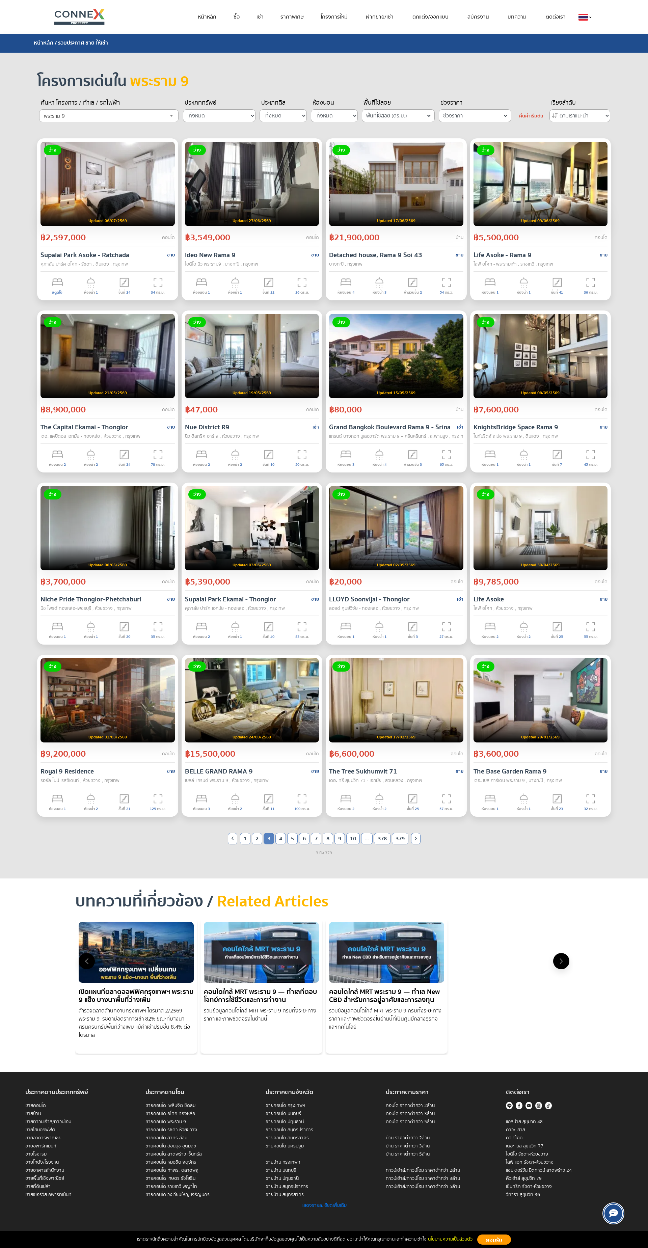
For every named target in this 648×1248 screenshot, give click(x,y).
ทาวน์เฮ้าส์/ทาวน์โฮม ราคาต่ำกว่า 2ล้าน (423, 1170)
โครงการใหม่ (334, 16)
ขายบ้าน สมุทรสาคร (285, 1194)
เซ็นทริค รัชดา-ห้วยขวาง (529, 1186)
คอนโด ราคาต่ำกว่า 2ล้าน (410, 1105)
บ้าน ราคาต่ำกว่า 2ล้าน (408, 1138)
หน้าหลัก (207, 16)
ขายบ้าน (33, 1113)
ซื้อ (237, 16)
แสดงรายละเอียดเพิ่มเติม (324, 1205)
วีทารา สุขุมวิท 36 (523, 1194)
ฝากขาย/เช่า (380, 16)
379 (400, 838)
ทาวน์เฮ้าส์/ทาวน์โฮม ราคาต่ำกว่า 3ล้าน (423, 1178)
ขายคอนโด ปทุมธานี (285, 1121)
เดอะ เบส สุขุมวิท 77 (524, 1146)
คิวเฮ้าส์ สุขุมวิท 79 (524, 1178)
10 (353, 838)
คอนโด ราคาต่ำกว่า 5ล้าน (410, 1121)
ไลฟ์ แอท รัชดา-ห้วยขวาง (530, 1162)
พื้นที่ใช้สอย (377, 103)
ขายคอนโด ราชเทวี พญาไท (171, 1186)
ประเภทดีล (273, 103)
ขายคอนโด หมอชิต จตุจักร (170, 1162)
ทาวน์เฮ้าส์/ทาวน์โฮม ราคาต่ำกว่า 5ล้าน (423, 1186)
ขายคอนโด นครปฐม (285, 1146)
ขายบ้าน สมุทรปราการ (287, 1186)
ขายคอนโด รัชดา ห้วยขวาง (171, 1130)
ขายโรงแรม (36, 1154)
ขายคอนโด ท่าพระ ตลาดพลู (171, 1170)
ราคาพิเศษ (292, 16)
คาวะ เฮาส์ (515, 1130)
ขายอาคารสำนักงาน (44, 1170)
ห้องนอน (323, 103)
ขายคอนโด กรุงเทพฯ (285, 1105)
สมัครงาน (478, 16)
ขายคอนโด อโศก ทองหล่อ (170, 1113)
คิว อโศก (514, 1138)
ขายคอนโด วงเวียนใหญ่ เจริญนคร (177, 1194)
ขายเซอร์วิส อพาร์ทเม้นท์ (48, 1194)
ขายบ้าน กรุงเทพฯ (283, 1162)
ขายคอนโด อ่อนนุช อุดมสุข (170, 1146)
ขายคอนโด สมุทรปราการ (289, 1130)
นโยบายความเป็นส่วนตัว (450, 1239)
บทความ (517, 16)
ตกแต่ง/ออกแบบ (430, 16)
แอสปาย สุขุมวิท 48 (524, 1121)
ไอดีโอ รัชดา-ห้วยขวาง (527, 1154)
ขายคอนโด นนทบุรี (283, 1113)
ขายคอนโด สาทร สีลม (166, 1138)
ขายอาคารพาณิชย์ (43, 1138)
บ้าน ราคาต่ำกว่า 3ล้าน (408, 1146)
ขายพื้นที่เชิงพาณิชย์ (44, 1178)
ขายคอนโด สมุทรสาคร (287, 1138)
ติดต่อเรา (556, 16)
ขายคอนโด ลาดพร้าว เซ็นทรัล (173, 1154)
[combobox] (109, 115)
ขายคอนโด (35, 1105)
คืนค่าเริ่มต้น (531, 116)
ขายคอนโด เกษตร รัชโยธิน (170, 1178)
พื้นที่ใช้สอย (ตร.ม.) (386, 115)
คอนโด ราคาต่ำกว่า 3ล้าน (410, 1113)
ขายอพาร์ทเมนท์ (40, 1146)
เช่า (260, 16)
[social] (613, 1213)
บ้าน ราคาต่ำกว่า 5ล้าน (408, 1154)
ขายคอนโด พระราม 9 (165, 1121)
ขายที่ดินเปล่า (38, 1186)
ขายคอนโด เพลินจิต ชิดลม (170, 1105)
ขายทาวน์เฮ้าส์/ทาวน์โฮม (48, 1121)
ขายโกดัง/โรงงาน (42, 1162)
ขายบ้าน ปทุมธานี (282, 1178)
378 (382, 838)
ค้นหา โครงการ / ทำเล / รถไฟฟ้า (80, 103)
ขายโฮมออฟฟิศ (40, 1130)
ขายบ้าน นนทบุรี (281, 1170)
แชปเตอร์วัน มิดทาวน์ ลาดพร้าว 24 (539, 1170)
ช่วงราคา (451, 103)
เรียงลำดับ (563, 103)
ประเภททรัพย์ (200, 103)
